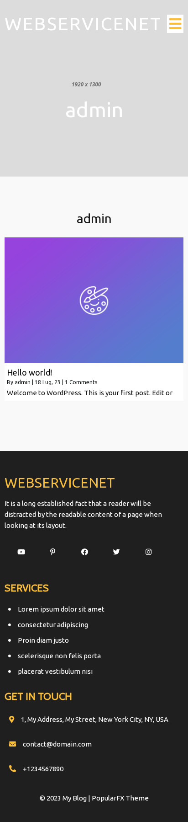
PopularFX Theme (120, 798)
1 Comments (81, 382)
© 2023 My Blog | (66, 798)
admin (23, 382)
